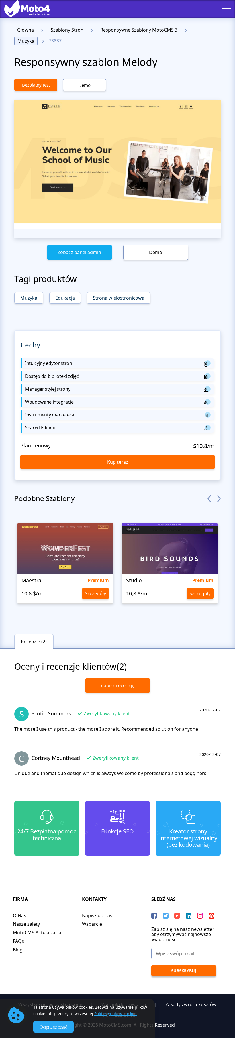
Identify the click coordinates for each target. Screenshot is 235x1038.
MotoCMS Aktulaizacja (37, 932)
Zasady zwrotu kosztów (191, 1004)
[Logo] (23, 8)
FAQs (18, 941)
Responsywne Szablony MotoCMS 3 (138, 30)
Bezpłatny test (36, 85)
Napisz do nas (97, 915)
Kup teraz (117, 462)
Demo (85, 85)
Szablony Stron (67, 30)
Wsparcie (92, 924)
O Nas (19, 915)
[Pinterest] (211, 916)
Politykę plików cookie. (115, 1013)
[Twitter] (166, 916)
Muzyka (25, 41)
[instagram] (200, 916)
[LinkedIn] (188, 916)
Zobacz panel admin (79, 252)
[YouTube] (177, 916)
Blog (18, 950)
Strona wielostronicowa (118, 298)
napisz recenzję (117, 685)
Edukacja (65, 298)
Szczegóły (95, 593)
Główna (25, 30)
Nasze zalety (26, 924)
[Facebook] (154, 916)
